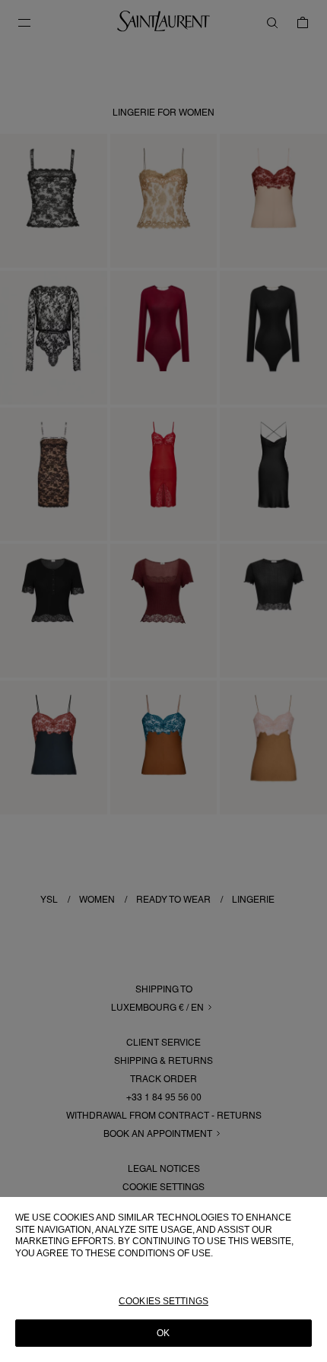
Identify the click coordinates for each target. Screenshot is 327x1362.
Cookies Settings (163, 1301)
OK (163, 1333)
